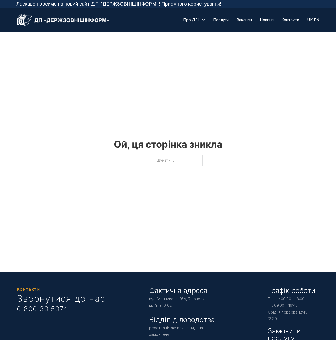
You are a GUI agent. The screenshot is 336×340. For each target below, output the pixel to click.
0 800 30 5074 (42, 309)
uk (310, 19)
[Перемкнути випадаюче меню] (203, 20)
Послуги (221, 19)
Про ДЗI (191, 19)
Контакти (290, 19)
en (316, 19)
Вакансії (244, 19)
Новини (267, 19)
